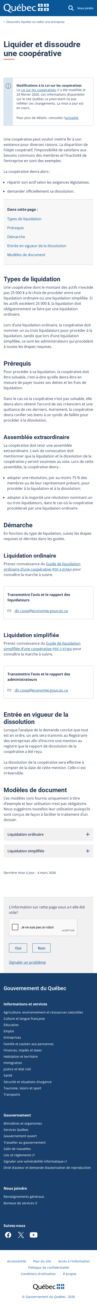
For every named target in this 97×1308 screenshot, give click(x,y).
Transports (12, 1094)
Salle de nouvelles (17, 1149)
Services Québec (16, 1130)
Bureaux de (19, 1203)
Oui (21, 948)
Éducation (11, 1025)
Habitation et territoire (21, 1056)
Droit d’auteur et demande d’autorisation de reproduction (47, 1167)
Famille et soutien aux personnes (29, 1044)
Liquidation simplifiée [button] (25, 851)
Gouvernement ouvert (20, 1136)
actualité (71, 118)
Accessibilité (16, 1261)
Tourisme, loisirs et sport (22, 1088)
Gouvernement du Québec (35, 988)
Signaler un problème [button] (27, 962)
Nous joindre (85, 8)
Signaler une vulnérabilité (34, 1161)
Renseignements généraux (24, 1196)
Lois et (17, 1155)
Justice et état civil (17, 1069)
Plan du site (42, 1261)
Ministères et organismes (23, 1123)
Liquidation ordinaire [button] (25, 834)
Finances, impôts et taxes (23, 1050)
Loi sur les (38, 90)
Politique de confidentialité (48, 1267)
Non (44, 948)
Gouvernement (17, 1115)
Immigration (13, 1063)
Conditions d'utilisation (38, 1274)
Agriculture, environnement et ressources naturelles (43, 1012)
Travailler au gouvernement (25, 1142)
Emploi (9, 1031)
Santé (8, 1075)
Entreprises (12, 1037)
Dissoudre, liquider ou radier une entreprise (35, 22)
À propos (69, 1274)
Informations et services (25, 1004)
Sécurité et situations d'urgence (28, 1082)
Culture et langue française (24, 1018)
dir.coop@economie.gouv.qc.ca (41, 610)
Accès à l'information (74, 1261)
